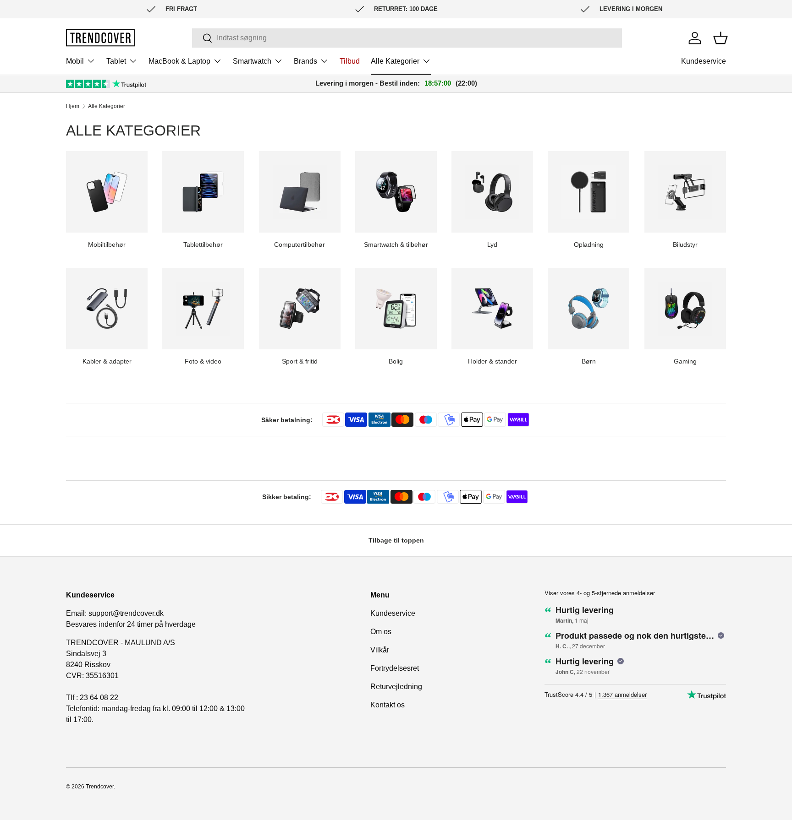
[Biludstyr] (685, 192)
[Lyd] (492, 192)
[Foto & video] (203, 308)
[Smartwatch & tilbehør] (396, 192)
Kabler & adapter (107, 361)
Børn (589, 361)
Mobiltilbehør (107, 244)
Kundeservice (703, 61)
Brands (305, 61)
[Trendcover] (100, 37)
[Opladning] (588, 192)
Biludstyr (685, 244)
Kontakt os (387, 705)
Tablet (116, 61)
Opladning (589, 244)
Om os (380, 631)
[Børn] (588, 308)
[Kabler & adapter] (107, 308)
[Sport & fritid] (300, 308)
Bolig (396, 361)
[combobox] (407, 38)
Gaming (685, 361)
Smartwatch (252, 61)
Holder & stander (492, 361)
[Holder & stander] (492, 308)
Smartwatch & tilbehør (396, 244)
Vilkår (379, 650)
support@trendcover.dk (126, 613)
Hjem (72, 106)
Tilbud (350, 61)
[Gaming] (685, 308)
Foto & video (203, 361)
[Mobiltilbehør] (107, 192)
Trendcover (100, 786)
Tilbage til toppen (396, 540)
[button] (720, 38)
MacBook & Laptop (179, 61)
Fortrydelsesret (394, 668)
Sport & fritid (300, 361)
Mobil (75, 61)
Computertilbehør (299, 244)
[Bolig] (396, 308)
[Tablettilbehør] (203, 192)
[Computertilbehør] (300, 192)
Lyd (492, 244)
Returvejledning (396, 686)
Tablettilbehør (203, 244)
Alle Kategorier (395, 61)
